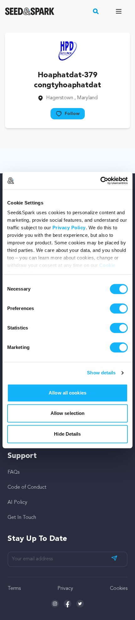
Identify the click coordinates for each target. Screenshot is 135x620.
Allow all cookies (67, 392)
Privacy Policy (69, 227)
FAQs (13, 472)
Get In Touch (22, 517)
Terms (14, 588)
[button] (96, 11)
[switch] (119, 308)
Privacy (65, 588)
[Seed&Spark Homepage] (29, 11)
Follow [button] (72, 113)
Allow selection (68, 413)
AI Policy (17, 502)
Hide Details (67, 434)
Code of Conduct (27, 487)
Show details (101, 372)
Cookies (118, 588)
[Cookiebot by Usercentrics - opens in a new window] (100, 181)
